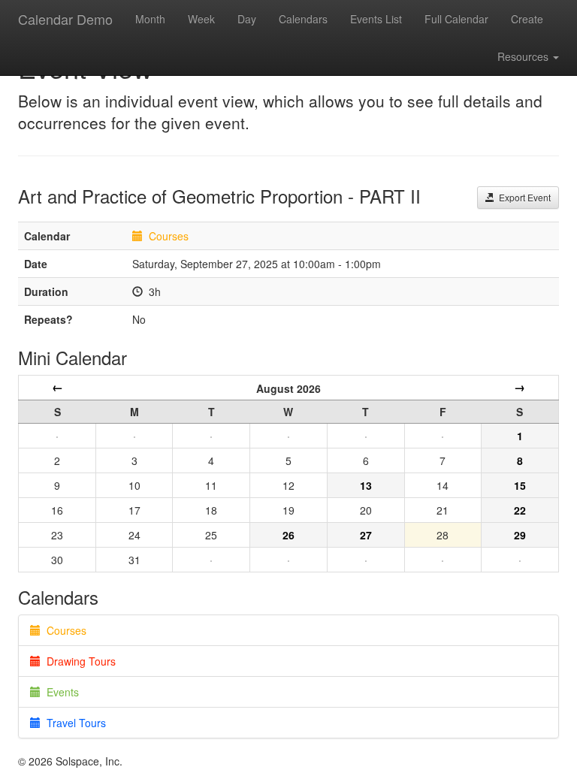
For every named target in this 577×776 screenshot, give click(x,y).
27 (366, 534)
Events (60, 691)
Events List (376, 18)
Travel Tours (73, 722)
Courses (169, 235)
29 (520, 534)
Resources (524, 56)
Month (150, 18)
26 (288, 534)
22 (520, 510)
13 (366, 485)
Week (201, 18)
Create (527, 18)
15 (520, 485)
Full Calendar (456, 18)
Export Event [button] (522, 197)
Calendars (303, 18)
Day (246, 18)
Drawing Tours (78, 661)
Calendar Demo (65, 19)
